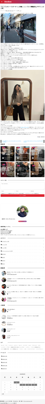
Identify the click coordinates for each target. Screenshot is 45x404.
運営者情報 (6, 4)
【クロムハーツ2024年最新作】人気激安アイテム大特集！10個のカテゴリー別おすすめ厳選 (22, 315)
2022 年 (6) (4, 368)
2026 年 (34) (4, 356)
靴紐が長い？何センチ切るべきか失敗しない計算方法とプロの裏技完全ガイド (20, 272)
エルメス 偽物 (7, 13)
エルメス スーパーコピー (5, 233)
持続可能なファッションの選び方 (7, 1)
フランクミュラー (34, 345)
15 (34, 384)
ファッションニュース (37, 4)
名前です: (4, 218)
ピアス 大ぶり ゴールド (11, 322)
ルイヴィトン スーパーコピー (6, 230)
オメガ (39, 345)
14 (28, 384)
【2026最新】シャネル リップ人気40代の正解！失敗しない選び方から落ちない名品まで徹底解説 (23, 278)
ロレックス (2, 345)
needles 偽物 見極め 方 (11, 309)
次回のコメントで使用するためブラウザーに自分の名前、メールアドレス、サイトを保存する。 (20, 193)
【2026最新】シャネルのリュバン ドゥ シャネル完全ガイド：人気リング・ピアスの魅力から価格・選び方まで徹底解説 (25, 298)
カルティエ (20, 345)
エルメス (30, 345)
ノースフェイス (10, 345)
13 (22, 384)
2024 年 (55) (4, 362)
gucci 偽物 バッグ (4, 229)
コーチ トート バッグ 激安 (6, 232)
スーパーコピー (25, 345)
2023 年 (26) (4, 365)
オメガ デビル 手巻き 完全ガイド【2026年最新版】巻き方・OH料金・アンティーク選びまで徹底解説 (24, 285)
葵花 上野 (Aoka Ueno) (9, 10)
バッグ (11, 4)
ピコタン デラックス (24, 127)
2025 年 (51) (4, 359)
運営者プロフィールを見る (22, 221)
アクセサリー (22, 4)
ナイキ (6, 345)
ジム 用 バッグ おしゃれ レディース (13, 335)
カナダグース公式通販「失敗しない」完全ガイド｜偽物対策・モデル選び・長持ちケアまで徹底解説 (24, 291)
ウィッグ (4, 244)
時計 (18, 4)
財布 (30, 4)
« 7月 (3, 393)
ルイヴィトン (15, 345)
